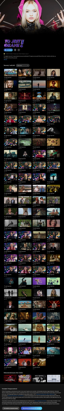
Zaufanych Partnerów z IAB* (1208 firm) (45, 394)
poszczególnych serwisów (40, 400)
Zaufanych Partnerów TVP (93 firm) (15, 395)
